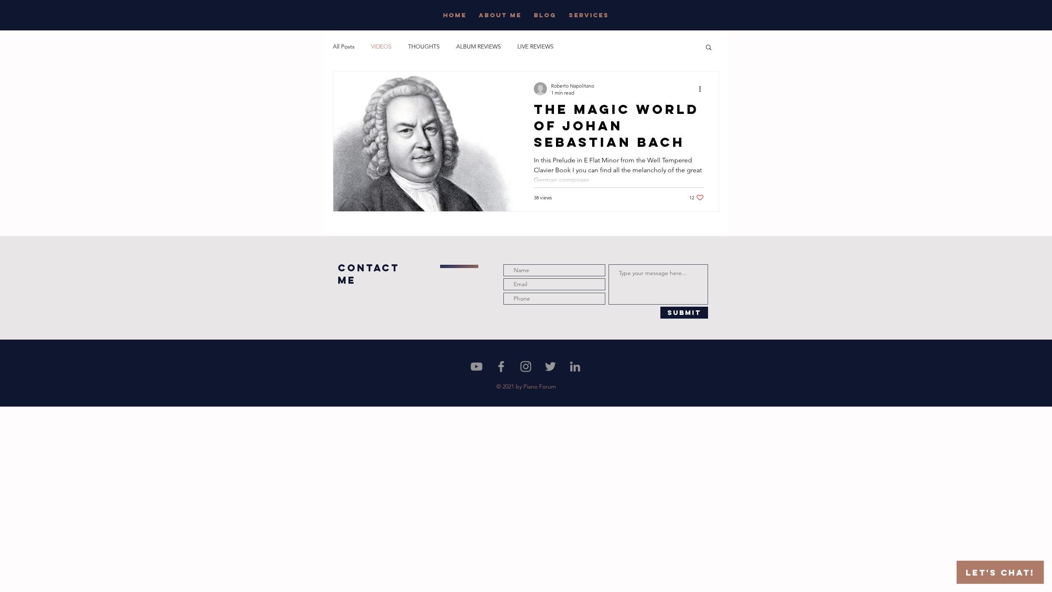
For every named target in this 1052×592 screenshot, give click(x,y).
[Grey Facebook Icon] (501, 366)
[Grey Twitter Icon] (550, 366)
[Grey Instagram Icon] (526, 366)
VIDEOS (381, 46)
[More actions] (703, 89)
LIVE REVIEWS (535, 46)
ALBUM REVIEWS (478, 46)
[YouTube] (476, 366)
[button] (709, 48)
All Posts (344, 46)
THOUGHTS (424, 46)
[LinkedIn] (575, 366)
